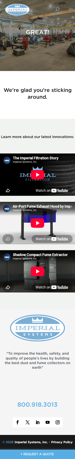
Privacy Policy (62, 442)
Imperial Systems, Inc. (31, 442)
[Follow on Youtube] (48, 422)
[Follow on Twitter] (28, 422)
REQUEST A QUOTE (38, 454)
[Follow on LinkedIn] (38, 422)
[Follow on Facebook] (18, 422)
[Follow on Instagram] (58, 422)
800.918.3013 (37, 405)
